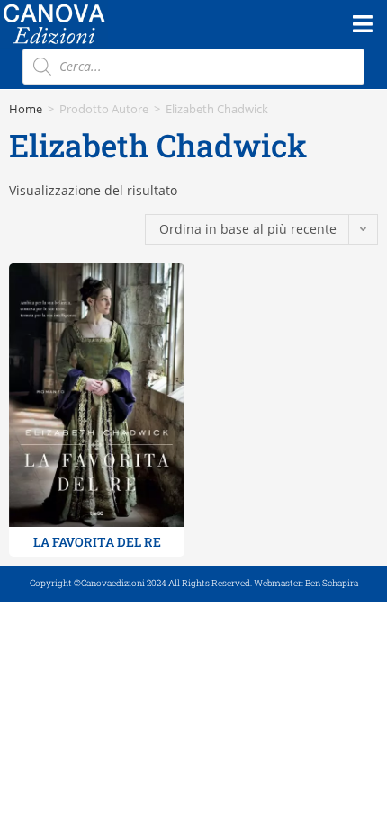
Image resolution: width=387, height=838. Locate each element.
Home (25, 109)
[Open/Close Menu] (362, 24)
